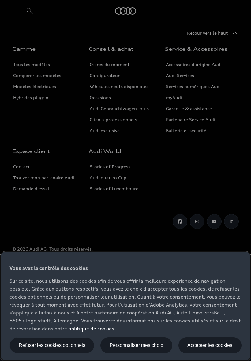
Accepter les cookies (209, 345)
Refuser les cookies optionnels (52, 345)
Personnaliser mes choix (136, 345)
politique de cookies (91, 329)
